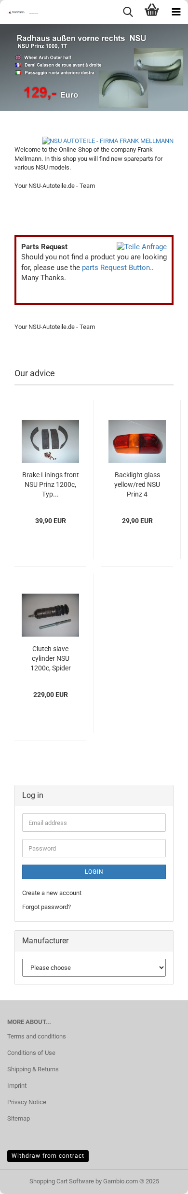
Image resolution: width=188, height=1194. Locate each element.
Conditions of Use (31, 1052)
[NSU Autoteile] (19, 12)
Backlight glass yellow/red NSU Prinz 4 (137, 484)
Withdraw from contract (48, 1155)
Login (94, 871)
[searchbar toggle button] (128, 12)
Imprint (17, 1085)
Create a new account (51, 892)
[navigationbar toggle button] (176, 12)
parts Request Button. (117, 267)
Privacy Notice (26, 1102)
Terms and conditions (36, 1036)
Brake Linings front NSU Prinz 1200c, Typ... (50, 484)
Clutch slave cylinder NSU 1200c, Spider (50, 658)
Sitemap (18, 1118)
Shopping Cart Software (61, 1181)
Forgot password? (46, 906)
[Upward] (161, 1179)
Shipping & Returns (33, 1069)
